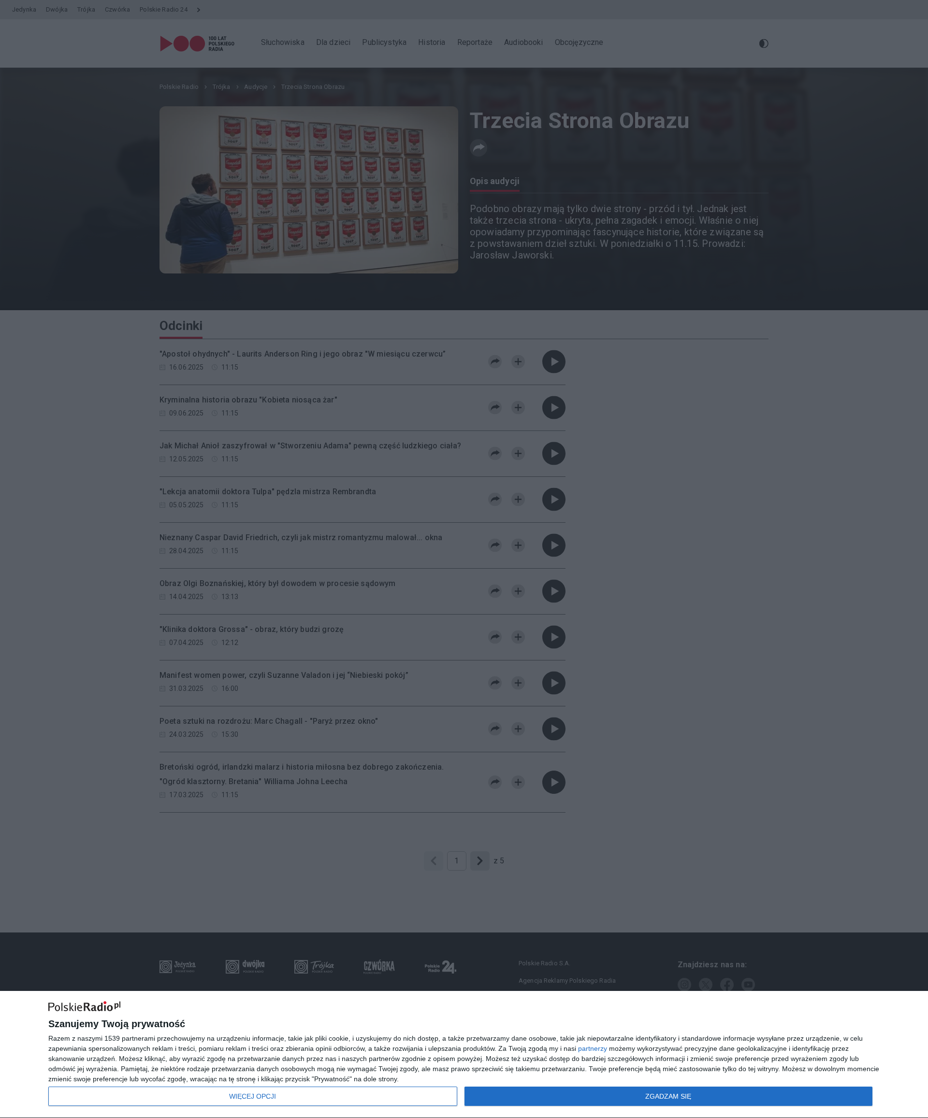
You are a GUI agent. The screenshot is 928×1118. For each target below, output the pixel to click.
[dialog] (464, 1054)
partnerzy (592, 1048)
